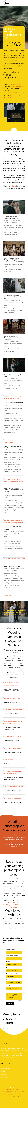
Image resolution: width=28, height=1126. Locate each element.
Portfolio (4, 1077)
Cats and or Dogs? (15, 96)
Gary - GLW (9, 220)
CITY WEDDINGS (12, 571)
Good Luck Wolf (10, 262)
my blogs (13, 186)
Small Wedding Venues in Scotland (13, 790)
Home (3, 1071)
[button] (14, 905)
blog (5, 222)
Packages (4, 1074)
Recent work (13, 573)
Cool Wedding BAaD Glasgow (12, 740)
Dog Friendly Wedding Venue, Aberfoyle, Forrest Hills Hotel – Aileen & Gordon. (13, 297)
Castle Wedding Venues (10, 763)
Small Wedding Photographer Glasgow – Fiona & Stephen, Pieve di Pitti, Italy (13, 489)
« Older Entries (7, 595)
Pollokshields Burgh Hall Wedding (13, 713)
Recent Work (5, 1068)
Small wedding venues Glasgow (12, 752)
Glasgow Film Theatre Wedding (12, 702)
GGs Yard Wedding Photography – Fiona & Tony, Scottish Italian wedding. (13, 528)
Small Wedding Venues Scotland (12, 802)
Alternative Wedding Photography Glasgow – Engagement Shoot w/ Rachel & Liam (12, 338)
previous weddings (12, 222)
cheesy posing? (17, 84)
